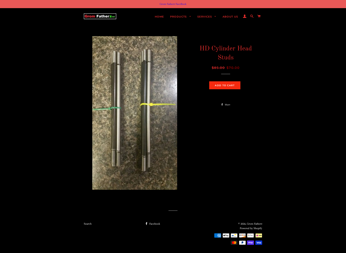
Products (179, 16)
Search (88, 223)
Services (205, 16)
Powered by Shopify (251, 228)
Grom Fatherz (254, 223)
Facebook (154, 223)
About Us (230, 16)
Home (159, 16)
